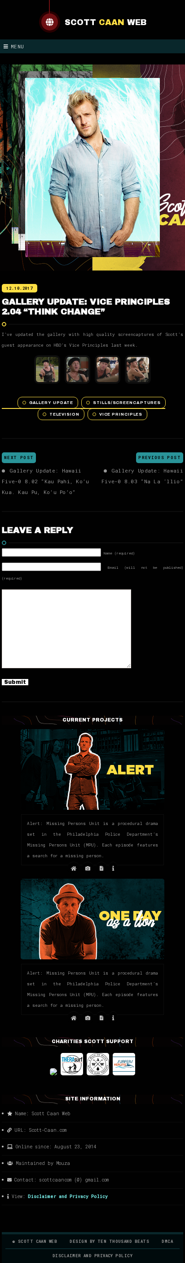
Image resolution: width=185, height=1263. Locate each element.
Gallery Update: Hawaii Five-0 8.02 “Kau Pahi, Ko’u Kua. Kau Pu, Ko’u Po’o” (45, 481)
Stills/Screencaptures (127, 402)
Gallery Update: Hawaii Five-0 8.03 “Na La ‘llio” (142, 476)
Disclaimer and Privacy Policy (68, 1196)
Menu (17, 46)
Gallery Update (51, 402)
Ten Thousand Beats (123, 1241)
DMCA (167, 1241)
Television (64, 414)
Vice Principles (121, 414)
